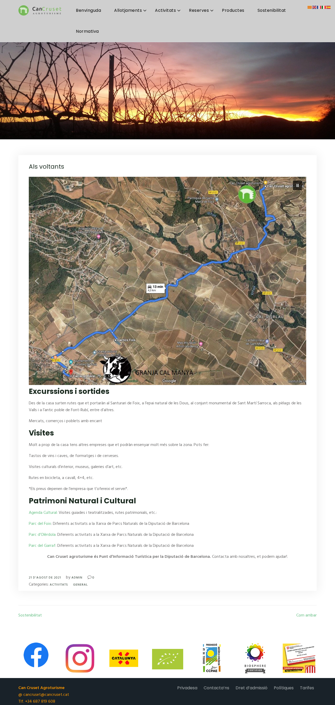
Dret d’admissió (251, 688)
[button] (297, 185)
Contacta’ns (216, 688)
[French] (319, 7)
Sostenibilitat (272, 10)
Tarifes (307, 688)
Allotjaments (128, 10)
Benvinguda (88, 10)
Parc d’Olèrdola (42, 534)
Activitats (165, 10)
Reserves (199, 10)
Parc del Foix (40, 523)
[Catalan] (310, 7)
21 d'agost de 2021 (45, 577)
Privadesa (187, 688)
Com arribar (306, 615)
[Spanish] (328, 7)
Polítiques (284, 688)
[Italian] (324, 7)
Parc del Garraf (42, 545)
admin (76, 577)
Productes (233, 10)
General (80, 584)
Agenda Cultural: (43, 512)
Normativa (87, 31)
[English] (314, 7)
